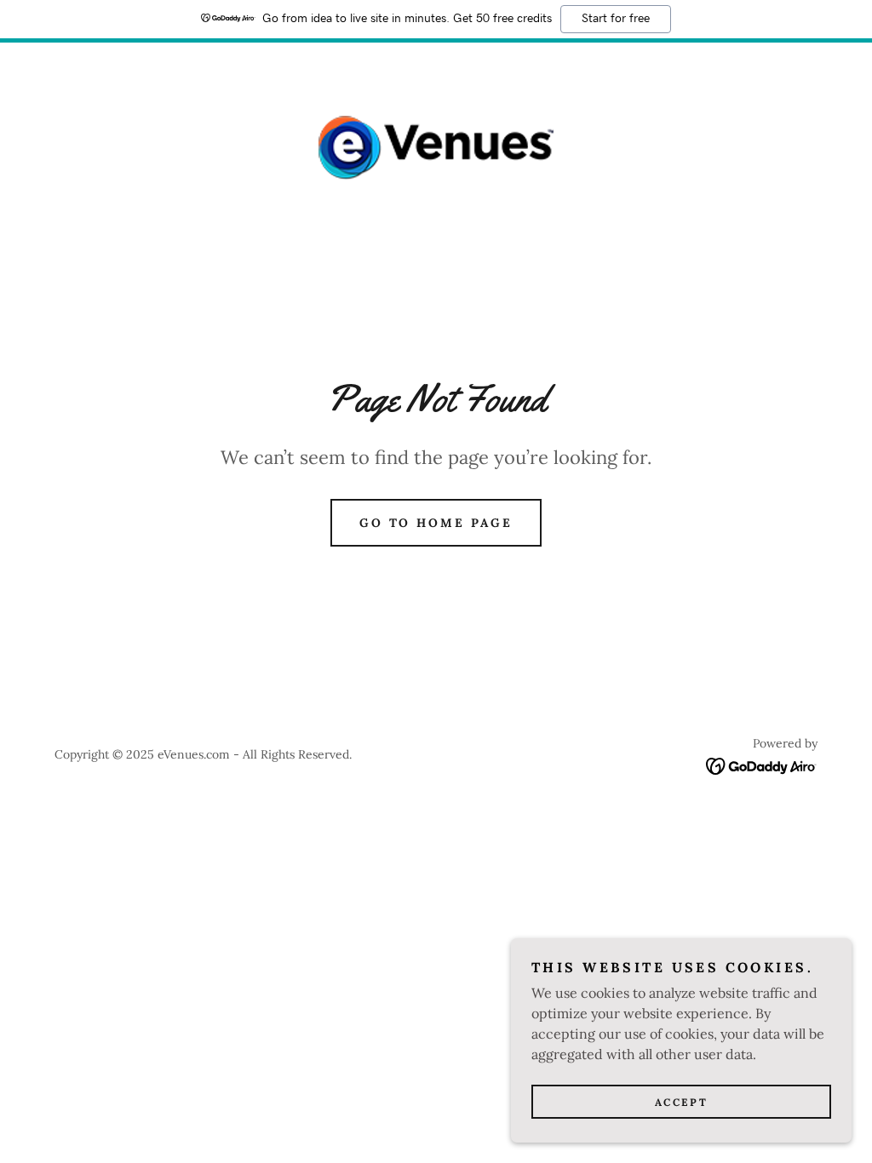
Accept (681, 1102)
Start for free (616, 19)
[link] (436, 146)
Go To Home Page (436, 522)
